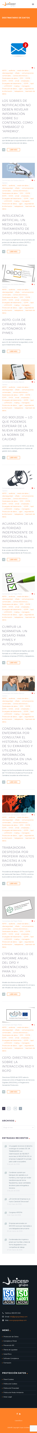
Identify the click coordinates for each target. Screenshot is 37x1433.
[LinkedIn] (20, 1414)
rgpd (20, 89)
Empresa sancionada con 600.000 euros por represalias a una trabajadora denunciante (20, 1225)
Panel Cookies (8, 1379)
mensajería (25, 86)
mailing (16, 86)
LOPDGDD (8, 86)
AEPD (4, 70)
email (17, 81)
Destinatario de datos (10, 78)
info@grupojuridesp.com (18, 1317)
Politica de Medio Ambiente (13, 1392)
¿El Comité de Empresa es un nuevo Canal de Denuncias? (19, 1200)
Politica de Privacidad (11, 1388)
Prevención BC (8, 1345)
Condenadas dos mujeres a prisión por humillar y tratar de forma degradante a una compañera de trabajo (19, 1243)
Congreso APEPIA (15, 1212)
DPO (21, 78)
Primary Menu (33, 4)
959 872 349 (16, 1313)
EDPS (4, 81)
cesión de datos (22, 70)
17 (15, 1108)
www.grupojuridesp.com (18, 1320)
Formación (7, 1363)
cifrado (17, 73)
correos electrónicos (20, 76)
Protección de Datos (10, 1337)
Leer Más (13, 150)
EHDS (11, 81)
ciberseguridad (7, 73)
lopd (32, 83)
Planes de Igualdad (10, 1350)
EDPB (27, 78)
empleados (25, 81)
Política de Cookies (10, 1384)
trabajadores (18, 91)
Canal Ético (7, 1354)
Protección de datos (9, 89)
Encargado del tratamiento (11, 83)
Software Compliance (11, 1358)
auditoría (12, 70)
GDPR (26, 83)
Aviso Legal (7, 1397)
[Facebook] (17, 1414)
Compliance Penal (10, 1341)
